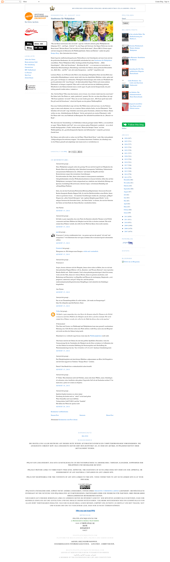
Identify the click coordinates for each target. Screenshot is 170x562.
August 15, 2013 (63, 211)
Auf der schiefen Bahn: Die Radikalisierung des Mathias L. (136, 36)
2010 (126, 222)
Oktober (126, 186)
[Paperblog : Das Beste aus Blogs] (127, 244)
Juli (125, 195)
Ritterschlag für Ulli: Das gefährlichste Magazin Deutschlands (136, 71)
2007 (126, 231)
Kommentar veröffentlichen (59, 412)
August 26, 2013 (63, 406)
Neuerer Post (55, 415)
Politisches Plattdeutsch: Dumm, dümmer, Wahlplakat (135, 48)
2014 (126, 174)
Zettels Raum (29, 78)
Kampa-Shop (55, 53)
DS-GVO (85, 436)
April (125, 204)
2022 (126, 150)
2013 (126, 177)
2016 (126, 168)
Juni (125, 198)
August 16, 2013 (63, 386)
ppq (57, 232)
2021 (126, 153)
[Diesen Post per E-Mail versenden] (72, 152)
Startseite (82, 415)
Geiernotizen (29, 67)
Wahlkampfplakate (96, 336)
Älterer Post (109, 415)
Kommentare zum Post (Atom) (68, 420)
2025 (126, 141)
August (126, 192)
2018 (126, 162)
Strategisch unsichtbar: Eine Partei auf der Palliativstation (135, 106)
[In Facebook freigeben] (79, 152)
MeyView (28, 75)
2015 (126, 171)
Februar (126, 210)
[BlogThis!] (74, 152)
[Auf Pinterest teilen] (81, 152)
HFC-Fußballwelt (30, 70)
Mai (125, 201)
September (127, 189)
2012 (126, 216)
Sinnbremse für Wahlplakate (103, 60)
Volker (58, 311)
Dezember (127, 180)
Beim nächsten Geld (31, 62)
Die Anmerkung (30, 65)
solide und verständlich (90, 251)
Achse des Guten (30, 59)
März (125, 207)
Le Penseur (28, 72)
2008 (126, 228)
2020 (126, 156)
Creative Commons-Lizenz (106, 491)
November (127, 183)
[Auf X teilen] (77, 152)
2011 (126, 219)
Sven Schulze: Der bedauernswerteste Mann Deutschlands (135, 94)
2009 (126, 225)
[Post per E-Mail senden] (69, 151)
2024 (126, 144)
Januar (126, 213)
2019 (126, 159)
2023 (126, 147)
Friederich (59, 248)
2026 (126, 138)
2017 (126, 165)
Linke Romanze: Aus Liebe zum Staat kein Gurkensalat (135, 83)
